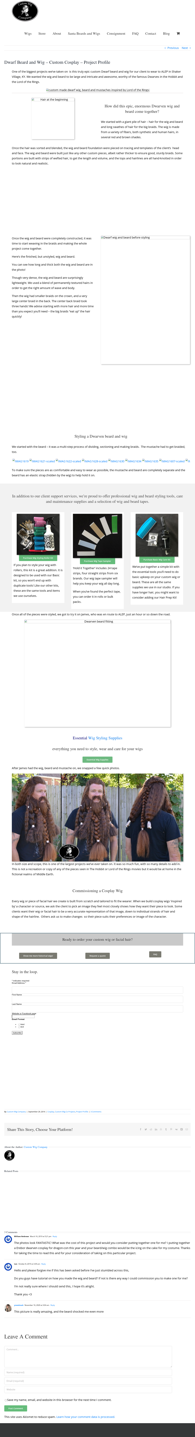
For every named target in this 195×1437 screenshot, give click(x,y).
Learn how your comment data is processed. (85, 1417)
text (22, 1027)
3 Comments (96, 1111)
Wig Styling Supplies (97, 737)
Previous (173, 48)
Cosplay (50, 1111)
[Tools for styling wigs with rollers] (38, 515)
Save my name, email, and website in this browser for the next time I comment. (59, 1400)
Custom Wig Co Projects (65, 1111)
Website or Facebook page (24, 1013)
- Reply (54, 1236)
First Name (17, 995)
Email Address (19, 983)
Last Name (17, 1004)
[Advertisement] (97, 202)
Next (185, 48)
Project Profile (82, 1111)
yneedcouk (18, 1305)
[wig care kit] (157, 515)
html (22, 1024)
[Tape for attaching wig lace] (97, 515)
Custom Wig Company (16, 1111)
